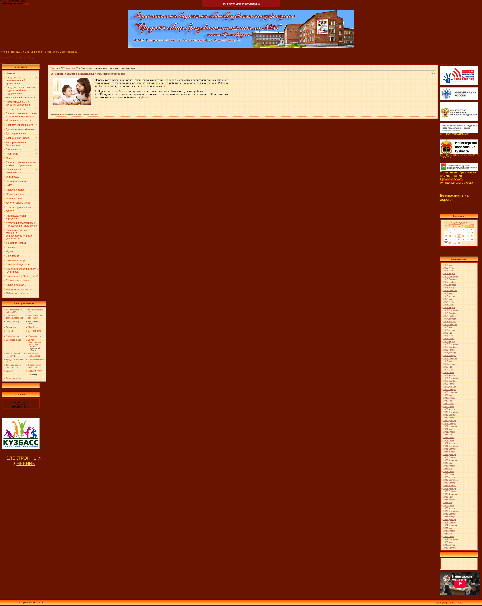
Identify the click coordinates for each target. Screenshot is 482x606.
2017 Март (448, 293)
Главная (4, 57)
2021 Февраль (450, 426)
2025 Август (449, 545)
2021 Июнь (448, 437)
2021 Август (449, 443)
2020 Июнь (448, 403)
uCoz (460, 602)
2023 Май (447, 502)
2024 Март (448, 528)
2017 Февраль (450, 290)
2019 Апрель (449, 364)
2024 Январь (449, 522)
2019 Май (447, 367)
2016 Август (449, 273)
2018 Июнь (448, 336)
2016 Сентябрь (450, 276)
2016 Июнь (448, 268)
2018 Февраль (450, 324)
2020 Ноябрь (449, 418)
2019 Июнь (448, 370)
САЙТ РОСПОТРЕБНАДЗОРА (454, 134)
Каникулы (10, 321)
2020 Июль (448, 406)
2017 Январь (449, 288)
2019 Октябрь (450, 381)
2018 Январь (449, 321)
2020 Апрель (449, 398)
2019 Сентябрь (450, 378)
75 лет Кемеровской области (34, 342)
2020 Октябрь (450, 415)
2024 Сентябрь (450, 539)
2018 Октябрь (450, 347)
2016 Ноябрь (449, 282)
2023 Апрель (449, 500)
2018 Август (449, 341)
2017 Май (447, 299)
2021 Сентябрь (450, 446)
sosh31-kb (94, 114)
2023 (63, 68)
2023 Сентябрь (450, 511)
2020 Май (447, 401)
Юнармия (32, 336)
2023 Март (448, 497)
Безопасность (34, 331)
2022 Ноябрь (449, 485)
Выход (30, 57)
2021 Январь (449, 423)
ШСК (8, 371)
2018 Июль (448, 338)
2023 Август (449, 508)
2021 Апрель (449, 432)
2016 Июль (448, 271)
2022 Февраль (450, 460)
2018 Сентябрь (450, 344)
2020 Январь (449, 389)
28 (446, 243)
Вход (2, 62)
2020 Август (449, 409)
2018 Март (448, 327)
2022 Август (449, 477)
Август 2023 (459, 223)
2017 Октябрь (450, 313)
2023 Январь (449, 491)
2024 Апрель (449, 531)
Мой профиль (18, 57)
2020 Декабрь (449, 420)
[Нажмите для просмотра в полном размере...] (72, 104)
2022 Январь (449, 457)
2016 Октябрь (450, 279)
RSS (27, 3)
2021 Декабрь (449, 454)
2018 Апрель (449, 330)
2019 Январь (449, 355)
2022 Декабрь (449, 488)
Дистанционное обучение (13, 366)
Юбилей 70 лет (35, 371)
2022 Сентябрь (450, 480)
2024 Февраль (450, 525)
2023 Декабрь (449, 519)
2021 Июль (448, 440)
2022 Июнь (448, 471)
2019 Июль (448, 372)
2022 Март (448, 463)
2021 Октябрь (450, 449)
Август (70, 68)
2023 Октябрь (450, 514)
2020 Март (448, 395)
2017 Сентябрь (450, 310)
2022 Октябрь (450, 483)
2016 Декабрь (449, 285)
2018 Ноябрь (449, 350)
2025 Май (447, 542)
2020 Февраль (450, 392)
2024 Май (447, 533)
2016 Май (447, 265)
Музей (31, 327)
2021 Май (447, 435)
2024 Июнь (448, 536)
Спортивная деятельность (12, 316)
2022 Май (447, 468)
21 (77, 68)
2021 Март (448, 429)
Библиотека (11, 340)
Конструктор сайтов (445, 602)
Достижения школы (34, 322)
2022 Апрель (449, 466)
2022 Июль (448, 474)
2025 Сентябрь (450, 548)
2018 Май (447, 333)
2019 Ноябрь (449, 384)
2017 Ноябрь (449, 316)
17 (459, 236)
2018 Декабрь (449, 353)
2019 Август (449, 375)
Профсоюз (11, 336)
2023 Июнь (448, 505)
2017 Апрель (449, 296)
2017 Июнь (448, 302)
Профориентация (36, 359)
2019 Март (448, 361)
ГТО (8, 331)
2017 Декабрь (449, 319)
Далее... (146, 97)
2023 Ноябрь (449, 517)
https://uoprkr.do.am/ (449, 65)
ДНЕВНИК (24, 463)
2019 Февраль (450, 358)
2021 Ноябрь (449, 451)
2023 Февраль (450, 494)
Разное (9, 327)
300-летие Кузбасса (33, 354)
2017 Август (449, 307)
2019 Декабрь (449, 386)
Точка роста (12, 378)
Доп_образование (14, 359)
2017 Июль (448, 304)
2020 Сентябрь (450, 412)
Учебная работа (35, 310)
